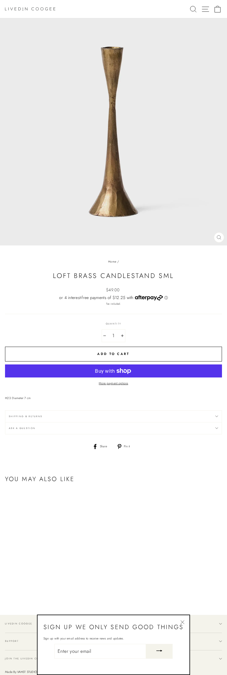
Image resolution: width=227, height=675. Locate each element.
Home (112, 261)
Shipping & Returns (25, 416)
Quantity (113, 323)
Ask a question (22, 428)
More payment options (113, 383)
